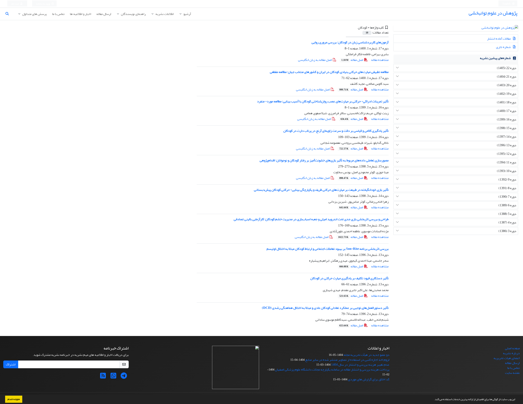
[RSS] (103, 377)
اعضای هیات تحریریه (507, 358)
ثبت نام (15, 3)
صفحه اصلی (512, 348)
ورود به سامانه (43, 3)
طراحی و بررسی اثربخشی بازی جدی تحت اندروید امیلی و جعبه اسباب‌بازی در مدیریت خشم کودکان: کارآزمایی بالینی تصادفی (311, 219)
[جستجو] (8, 14)
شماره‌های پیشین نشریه (495, 58)
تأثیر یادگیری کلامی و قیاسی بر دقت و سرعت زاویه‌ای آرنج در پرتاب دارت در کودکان (336, 131)
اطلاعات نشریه (164, 14)
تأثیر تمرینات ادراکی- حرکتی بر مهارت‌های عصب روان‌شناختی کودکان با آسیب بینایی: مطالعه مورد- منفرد (323, 101)
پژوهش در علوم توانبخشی (493, 13)
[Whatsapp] (113, 377)
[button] (433, 399)
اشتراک (11, 364)
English (507, 3)
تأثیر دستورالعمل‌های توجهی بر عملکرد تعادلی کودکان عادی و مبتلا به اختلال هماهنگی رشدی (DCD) (325, 308)
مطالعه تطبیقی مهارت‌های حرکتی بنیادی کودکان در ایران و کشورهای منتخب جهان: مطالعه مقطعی (329, 72)
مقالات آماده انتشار (499, 39)
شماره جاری (503, 47)
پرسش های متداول (34, 14)
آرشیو (187, 14)
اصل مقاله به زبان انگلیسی (315, 60)
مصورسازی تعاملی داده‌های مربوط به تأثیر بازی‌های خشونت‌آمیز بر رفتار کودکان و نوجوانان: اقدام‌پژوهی (324, 160)
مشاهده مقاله (380, 60)
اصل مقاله (352, 60)
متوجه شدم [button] (14, 399)
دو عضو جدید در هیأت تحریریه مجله (366, 355)
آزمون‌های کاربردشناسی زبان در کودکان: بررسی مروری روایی (350, 42)
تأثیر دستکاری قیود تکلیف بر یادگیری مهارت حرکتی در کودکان (349, 278)
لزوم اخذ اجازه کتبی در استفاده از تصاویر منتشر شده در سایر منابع (347, 360)
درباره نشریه (511, 353)
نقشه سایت (512, 373)
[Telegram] (124, 377)
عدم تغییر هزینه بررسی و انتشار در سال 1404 (360, 365)
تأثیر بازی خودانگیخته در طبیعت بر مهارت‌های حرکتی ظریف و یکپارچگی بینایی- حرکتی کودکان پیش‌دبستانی (321, 190)
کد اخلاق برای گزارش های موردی (368, 379)
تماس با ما (58, 14)
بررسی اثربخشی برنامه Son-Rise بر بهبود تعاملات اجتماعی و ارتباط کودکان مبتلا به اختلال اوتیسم (328, 249)
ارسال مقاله (103, 14)
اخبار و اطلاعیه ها (80, 14)
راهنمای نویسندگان (133, 14)
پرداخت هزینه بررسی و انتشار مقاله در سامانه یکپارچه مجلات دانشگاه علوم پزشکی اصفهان (332, 369)
